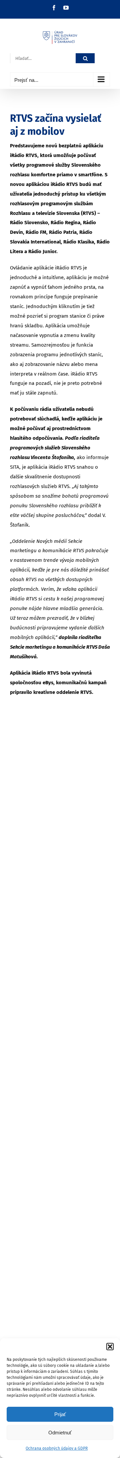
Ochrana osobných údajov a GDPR (57, 1448)
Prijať (60, 1414)
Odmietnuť (60, 1432)
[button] (110, 1346)
